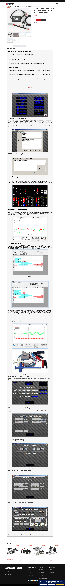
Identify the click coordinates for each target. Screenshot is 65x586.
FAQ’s (39, 3)
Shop (10, 6)
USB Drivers (30, 87)
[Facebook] (5, 574)
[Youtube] (10, 574)
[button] (30, 9)
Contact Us (44, 3)
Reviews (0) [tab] (24, 45)
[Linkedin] (8, 574)
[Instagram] (7, 574)
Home (18, 3)
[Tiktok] (12, 574)
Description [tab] (10, 45)
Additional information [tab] (17, 45)
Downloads (28, 3)
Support (34, 3)
